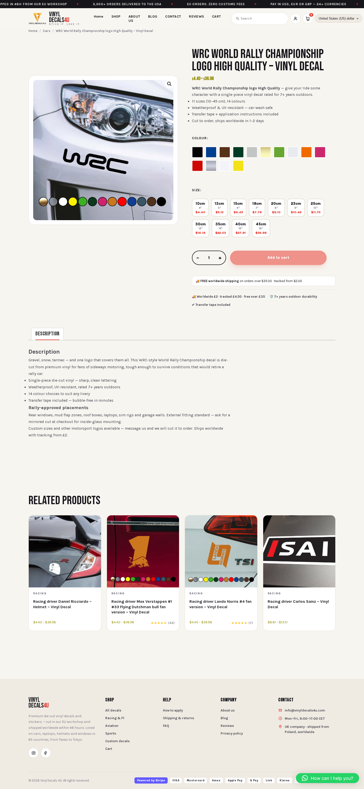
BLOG (152, 16)
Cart (108, 749)
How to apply (173, 710)
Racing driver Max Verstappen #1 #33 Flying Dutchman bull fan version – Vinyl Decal (141, 606)
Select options (65, 625)
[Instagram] (33, 753)
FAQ (166, 726)
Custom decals (117, 741)
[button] (169, 83)
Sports (110, 733)
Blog (224, 718)
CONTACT (173, 16)
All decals (113, 710)
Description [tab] (47, 334)
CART (216, 16)
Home (99, 16)
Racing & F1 (114, 718)
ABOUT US (134, 18)
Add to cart (278, 257)
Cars (46, 31)
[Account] (295, 18)
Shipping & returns (178, 718)
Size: (196, 190)
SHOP (116, 16)
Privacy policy (232, 733)
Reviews (227, 726)
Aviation (111, 726)
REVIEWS (196, 16)
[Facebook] (46, 753)
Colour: (200, 138)
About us (228, 710)
